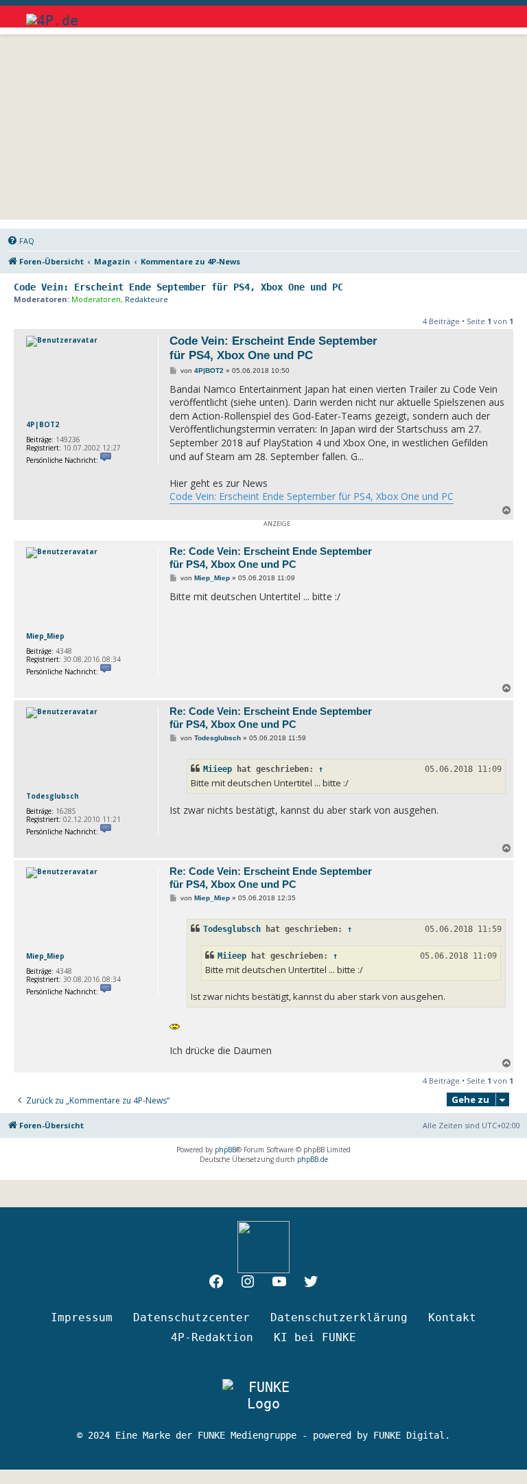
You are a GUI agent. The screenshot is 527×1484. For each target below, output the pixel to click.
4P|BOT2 (42, 424)
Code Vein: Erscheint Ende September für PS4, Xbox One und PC (178, 287)
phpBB (225, 1149)
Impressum (82, 1317)
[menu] (489, 13)
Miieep (217, 769)
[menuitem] (20, 241)
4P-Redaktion (212, 1337)
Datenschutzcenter (191, 1317)
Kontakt (452, 1317)
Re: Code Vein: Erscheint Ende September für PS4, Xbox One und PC (270, 557)
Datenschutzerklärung (339, 1317)
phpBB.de (312, 1159)
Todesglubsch (52, 796)
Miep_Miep (45, 636)
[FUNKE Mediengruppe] (263, 1395)
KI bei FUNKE (315, 1337)
